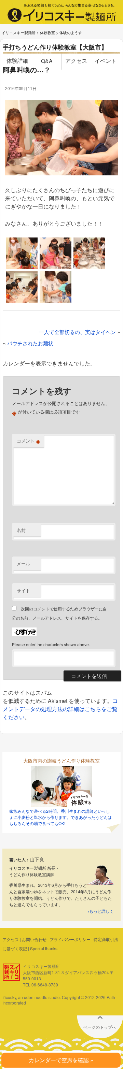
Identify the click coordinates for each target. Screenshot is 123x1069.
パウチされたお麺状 (30, 343)
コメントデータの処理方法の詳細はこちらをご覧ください (60, 709)
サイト (23, 590)
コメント (28, 440)
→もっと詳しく (99, 911)
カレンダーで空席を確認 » (61, 1060)
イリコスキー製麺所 (19, 32)
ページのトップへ (99, 1027)
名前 (21, 530)
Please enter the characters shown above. (51, 644)
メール (23, 563)
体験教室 (47, 32)
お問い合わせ (34, 939)
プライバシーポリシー (70, 939)
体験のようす (70, 32)
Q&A (47, 61)
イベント (106, 60)
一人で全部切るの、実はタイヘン (77, 331)
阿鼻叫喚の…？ (27, 69)
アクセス (76, 60)
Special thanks (43, 948)
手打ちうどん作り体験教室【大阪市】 (55, 47)
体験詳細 (17, 60)
